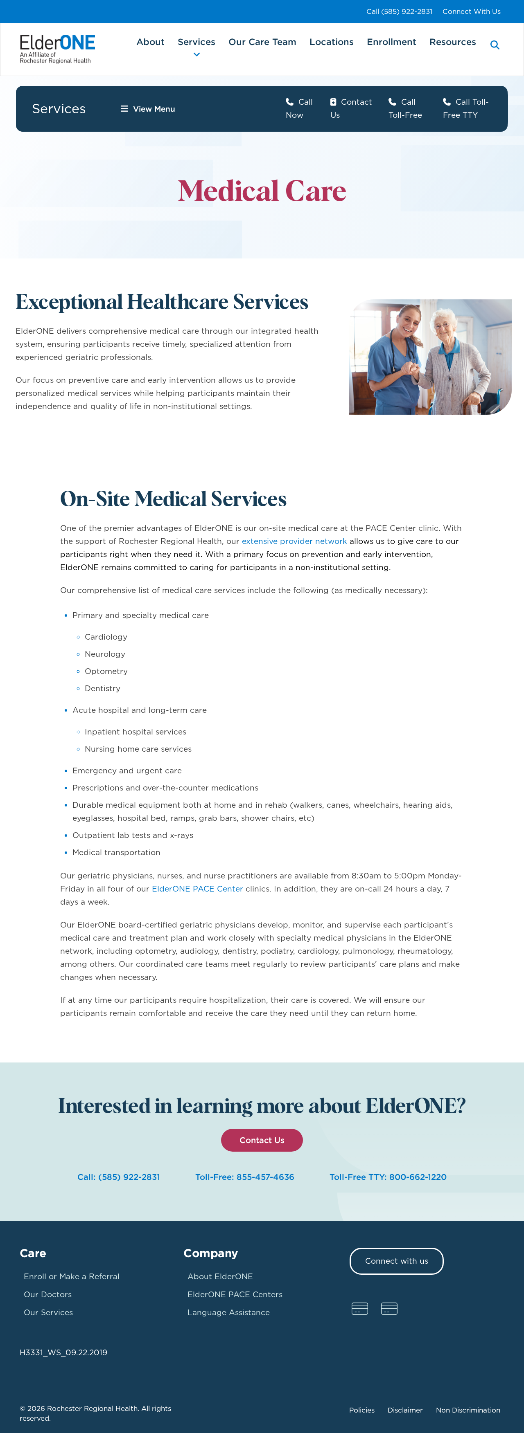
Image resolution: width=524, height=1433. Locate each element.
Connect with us (396, 1261)
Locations (331, 41)
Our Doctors (48, 1294)
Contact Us (262, 1140)
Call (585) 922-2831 (399, 11)
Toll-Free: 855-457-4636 (244, 1177)
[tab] (495, 51)
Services (59, 109)
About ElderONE (220, 1276)
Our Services (48, 1312)
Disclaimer (405, 1410)
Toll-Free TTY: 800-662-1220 (388, 1177)
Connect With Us (472, 11)
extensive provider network (294, 541)
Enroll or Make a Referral (72, 1276)
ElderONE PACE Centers (234, 1294)
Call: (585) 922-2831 (118, 1177)
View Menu (154, 109)
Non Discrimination (468, 1410)
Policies (362, 1410)
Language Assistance (228, 1312)
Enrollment (391, 41)
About (150, 41)
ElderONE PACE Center (199, 889)
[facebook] (360, 1309)
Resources (452, 41)
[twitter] (389, 1309)
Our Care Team (262, 41)
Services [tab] (196, 41)
